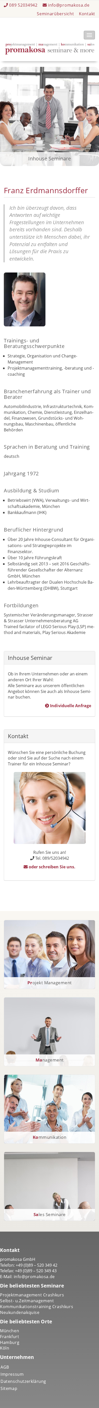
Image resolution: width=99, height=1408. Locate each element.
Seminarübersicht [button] (55, 14)
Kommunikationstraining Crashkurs (36, 1306)
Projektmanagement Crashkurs (32, 1295)
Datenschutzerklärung (23, 1381)
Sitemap (9, 1388)
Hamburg (9, 1342)
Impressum (12, 1374)
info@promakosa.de (68, 5)
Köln (4, 1348)
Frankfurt (9, 1336)
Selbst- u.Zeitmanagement (27, 1301)
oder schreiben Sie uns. (52, 867)
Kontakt (87, 14)
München (9, 1331)
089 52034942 (23, 5)
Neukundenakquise (20, 1312)
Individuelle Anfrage (70, 705)
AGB (5, 1367)
